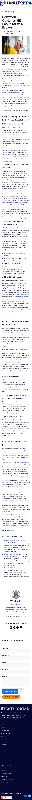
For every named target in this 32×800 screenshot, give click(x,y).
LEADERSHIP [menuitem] (4, 758)
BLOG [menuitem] (2, 727)
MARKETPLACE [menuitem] (4, 782)
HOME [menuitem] (2, 749)
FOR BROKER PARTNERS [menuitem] (7, 779)
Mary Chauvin (16, 604)
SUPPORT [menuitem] (3, 724)
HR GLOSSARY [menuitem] (4, 740)
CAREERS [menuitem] (3, 755)
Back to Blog (9, 12)
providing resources (8, 155)
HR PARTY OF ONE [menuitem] (5, 734)
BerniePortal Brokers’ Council (13, 554)
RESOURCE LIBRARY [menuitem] (6, 731)
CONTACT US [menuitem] (4, 776)
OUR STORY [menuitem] (4, 752)
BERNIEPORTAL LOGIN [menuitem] (6, 773)
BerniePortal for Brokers (11, 568)
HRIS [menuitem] (2, 737)
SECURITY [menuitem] (3, 761)
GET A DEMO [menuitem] (4, 770)
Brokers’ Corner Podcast (11, 541)
